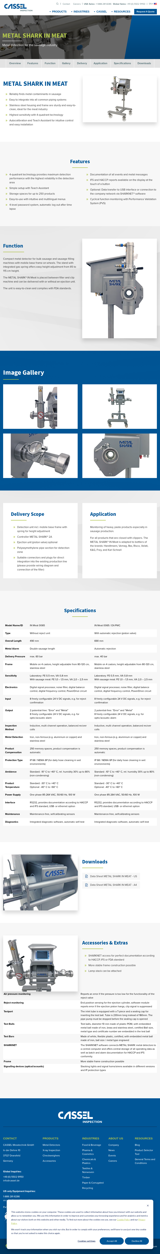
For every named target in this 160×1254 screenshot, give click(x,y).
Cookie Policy (123, 1219)
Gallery (66, 63)
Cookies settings (86, 1241)
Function (50, 63)
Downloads (144, 63)
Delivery (82, 63)
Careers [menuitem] (77, 4)
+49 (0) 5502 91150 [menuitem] (129, 4)
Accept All (112, 1241)
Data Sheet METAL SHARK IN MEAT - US (113, 876)
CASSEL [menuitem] (101, 11)
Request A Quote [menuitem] (146, 11)
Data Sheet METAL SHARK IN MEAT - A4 (113, 885)
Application (100, 63)
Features (32, 63)
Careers (112, 1161)
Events (112, 1155)
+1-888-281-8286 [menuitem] (97, 4)
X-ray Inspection (51, 1150)
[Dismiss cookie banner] (148, 1206)
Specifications (122, 63)
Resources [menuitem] (122, 11)
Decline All (137, 1241)
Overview (15, 63)
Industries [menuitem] (81, 11)
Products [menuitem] (59, 11)
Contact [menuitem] (66, 4)
